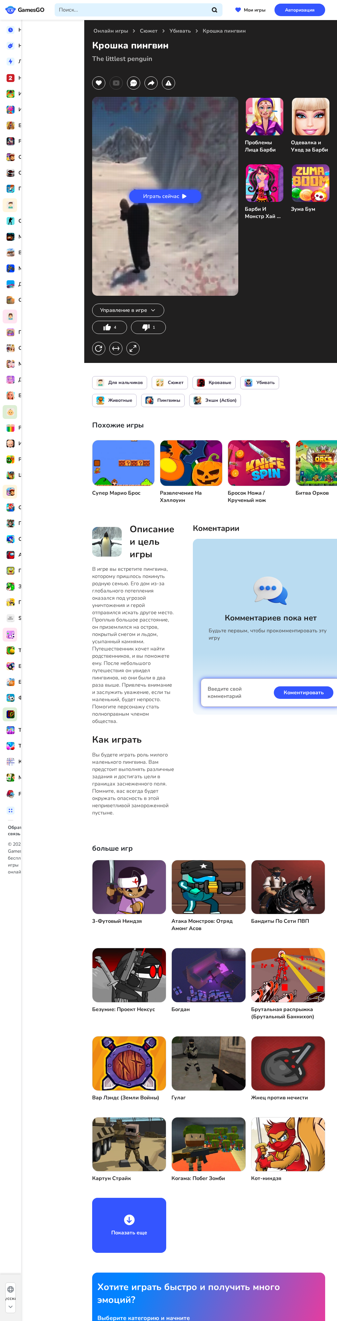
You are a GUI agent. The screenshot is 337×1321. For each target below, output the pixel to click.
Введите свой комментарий (225, 692)
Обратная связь (26, 827)
